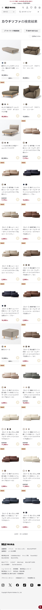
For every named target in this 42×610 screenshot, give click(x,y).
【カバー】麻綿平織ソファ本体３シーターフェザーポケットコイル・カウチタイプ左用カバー (31, 230)
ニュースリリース (6, 569)
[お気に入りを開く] (31, 7)
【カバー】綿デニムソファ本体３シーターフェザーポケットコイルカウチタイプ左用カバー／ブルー (10, 312)
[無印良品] (8, 544)
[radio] (3, 63)
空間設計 (4, 551)
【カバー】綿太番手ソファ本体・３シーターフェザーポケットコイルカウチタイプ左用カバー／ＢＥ (31, 352)
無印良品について (6, 571)
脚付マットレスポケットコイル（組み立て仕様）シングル (10, 68)
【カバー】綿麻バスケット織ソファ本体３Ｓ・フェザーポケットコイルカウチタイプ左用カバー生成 (31, 393)
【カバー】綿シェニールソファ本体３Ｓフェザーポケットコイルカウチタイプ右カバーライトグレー (10, 269)
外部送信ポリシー (21, 578)
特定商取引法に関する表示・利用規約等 (13, 573)
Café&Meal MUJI (15, 555)
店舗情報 (4, 549)
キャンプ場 (25, 555)
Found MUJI (33, 555)
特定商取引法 (31, 578)
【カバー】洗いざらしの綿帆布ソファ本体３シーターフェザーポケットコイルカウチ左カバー (31, 477)
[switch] (17, 74)
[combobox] (9, 11)
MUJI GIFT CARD (30, 562)
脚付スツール (6, 349)
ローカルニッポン (20, 549)
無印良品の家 (5, 555)
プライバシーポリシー (8, 578)
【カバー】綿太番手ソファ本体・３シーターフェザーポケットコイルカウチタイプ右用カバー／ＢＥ (31, 271)
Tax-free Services (17, 564)
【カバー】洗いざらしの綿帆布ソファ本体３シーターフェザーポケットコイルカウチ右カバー (10, 435)
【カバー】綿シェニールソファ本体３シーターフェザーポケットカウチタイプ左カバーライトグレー (10, 230)
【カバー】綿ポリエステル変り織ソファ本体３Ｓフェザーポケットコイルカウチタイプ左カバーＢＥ (10, 393)
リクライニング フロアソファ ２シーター (31, 67)
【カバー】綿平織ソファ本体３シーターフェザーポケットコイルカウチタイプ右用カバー (10, 190)
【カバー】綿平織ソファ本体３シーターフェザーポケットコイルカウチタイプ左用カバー (31, 149)
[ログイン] (27, 7)
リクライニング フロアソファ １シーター (31, 108)
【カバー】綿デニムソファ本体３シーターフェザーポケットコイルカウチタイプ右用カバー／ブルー (31, 190)
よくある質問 (12, 551)
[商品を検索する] (23, 7)
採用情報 (15, 569)
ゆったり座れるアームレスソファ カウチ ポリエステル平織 (10, 109)
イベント (10, 549)
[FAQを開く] (35, 7)
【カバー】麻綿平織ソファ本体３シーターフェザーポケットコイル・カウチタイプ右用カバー (31, 310)
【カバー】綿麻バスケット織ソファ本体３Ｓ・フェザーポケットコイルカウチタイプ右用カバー (31, 435)
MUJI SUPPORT (31, 549)
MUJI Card (20, 562)
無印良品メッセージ (25, 569)
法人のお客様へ (6, 564)
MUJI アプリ (5, 562)
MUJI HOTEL (14, 558)
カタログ (12, 562)
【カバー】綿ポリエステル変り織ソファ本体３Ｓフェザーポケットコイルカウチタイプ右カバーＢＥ (10, 477)
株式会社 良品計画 (18, 571)
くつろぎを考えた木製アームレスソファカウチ (10, 147)
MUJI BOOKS (5, 558)
